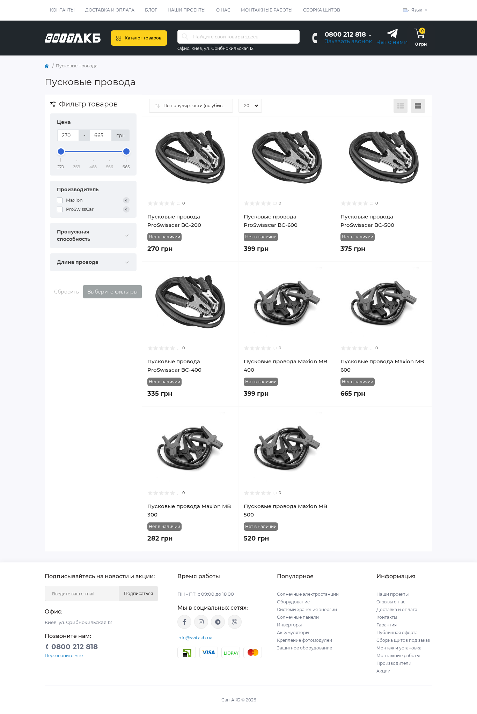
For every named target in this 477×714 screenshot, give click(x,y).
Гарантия (386, 624)
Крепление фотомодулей (304, 640)
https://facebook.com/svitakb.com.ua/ (184, 622)
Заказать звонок (348, 41)
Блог (151, 10)
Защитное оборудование (304, 647)
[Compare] (228, 140)
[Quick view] (228, 127)
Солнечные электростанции (308, 594)
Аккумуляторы (293, 632)
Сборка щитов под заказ (403, 640)
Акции (383, 671)
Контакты (62, 10)
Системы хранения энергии (307, 609)
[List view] (401, 106)
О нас (223, 10)
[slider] (61, 151)
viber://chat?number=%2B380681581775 (235, 622)
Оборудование (293, 601)
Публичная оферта (397, 632)
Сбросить (66, 292)
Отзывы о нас (390, 601)
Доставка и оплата (109, 10)
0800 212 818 (345, 34)
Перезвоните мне (64, 655)
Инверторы (289, 624)
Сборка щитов (321, 10)
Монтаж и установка (398, 647)
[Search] (185, 37)
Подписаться (138, 593)
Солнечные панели (298, 617)
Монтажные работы (267, 10)
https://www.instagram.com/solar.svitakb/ (201, 622)
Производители (393, 663)
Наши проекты (187, 10)
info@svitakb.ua (195, 637)
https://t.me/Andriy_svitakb (218, 622)
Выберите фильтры (112, 292)
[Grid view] (418, 106)
